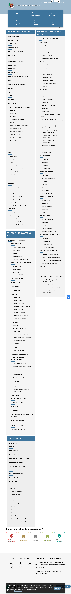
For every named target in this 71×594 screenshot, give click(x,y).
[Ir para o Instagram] (13, 563)
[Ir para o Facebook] (22, 563)
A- (52, 1)
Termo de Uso (18, 591)
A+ (58, 1)
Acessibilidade (47, 2)
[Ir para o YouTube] (31, 563)
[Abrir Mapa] (13, 567)
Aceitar (57, 588)
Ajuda (62, 2)
